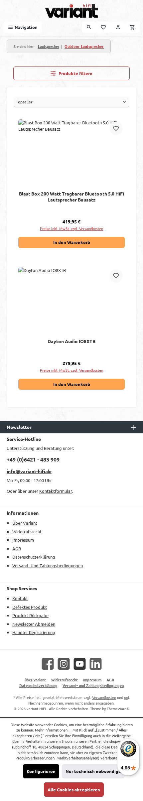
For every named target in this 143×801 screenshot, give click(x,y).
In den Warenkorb (71, 242)
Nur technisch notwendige (93, 771)
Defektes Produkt (29, 607)
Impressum (23, 540)
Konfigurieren (41, 771)
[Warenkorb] (132, 27)
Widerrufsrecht (27, 531)
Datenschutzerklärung (33, 557)
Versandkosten (104, 697)
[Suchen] (89, 27)
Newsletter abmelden (33, 624)
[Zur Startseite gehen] (71, 10)
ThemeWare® (118, 708)
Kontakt (20, 598)
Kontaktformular (55, 491)
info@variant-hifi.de (29, 471)
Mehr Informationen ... (53, 730)
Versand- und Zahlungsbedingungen (47, 565)
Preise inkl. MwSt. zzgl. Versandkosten (71, 228)
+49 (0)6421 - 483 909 (33, 459)
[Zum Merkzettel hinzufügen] (116, 128)
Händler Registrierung (33, 632)
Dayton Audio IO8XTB (71, 341)
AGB (16, 548)
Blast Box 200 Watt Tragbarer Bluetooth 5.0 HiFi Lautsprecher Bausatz (71, 196)
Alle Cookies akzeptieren (74, 789)
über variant (24, 523)
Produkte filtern (75, 73)
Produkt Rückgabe (30, 615)
